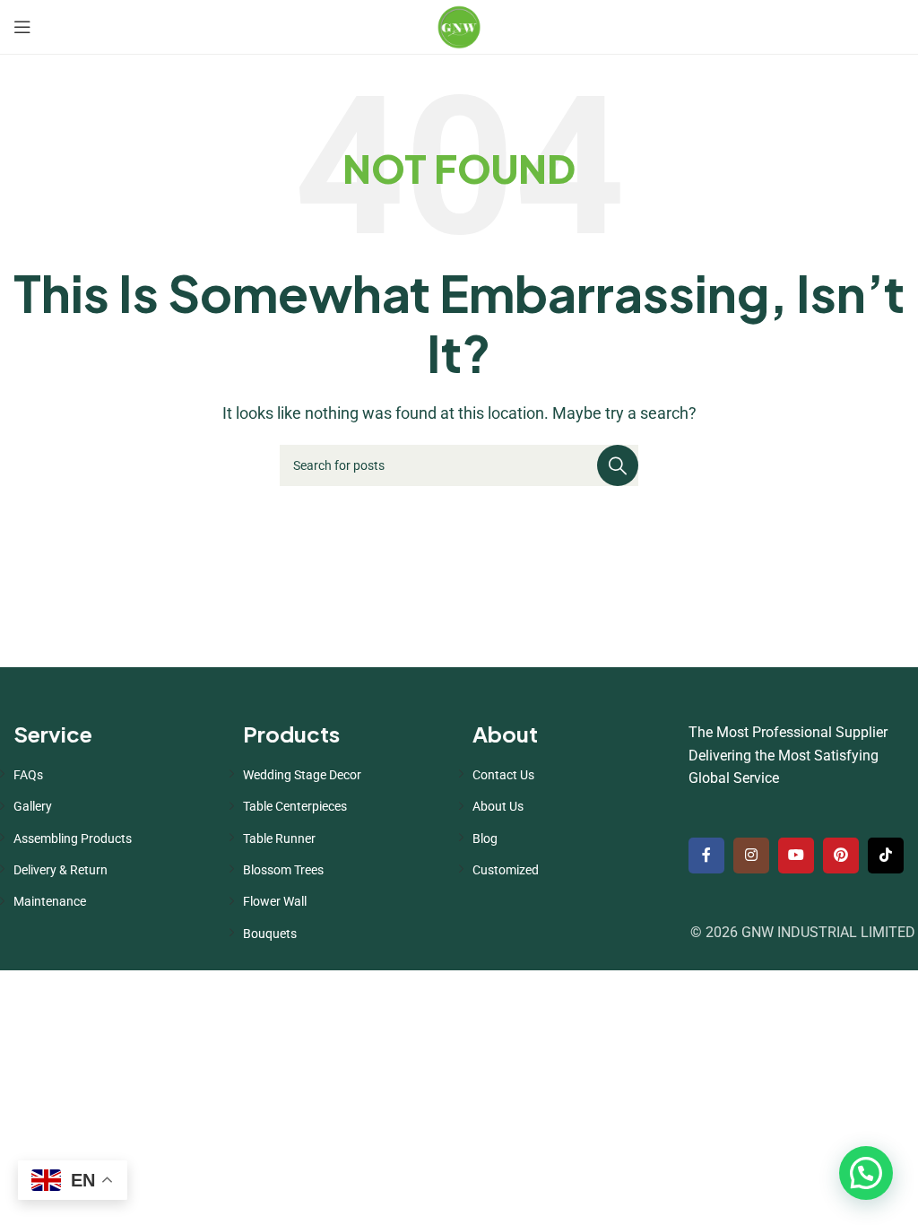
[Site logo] (459, 25)
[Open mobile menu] (22, 27)
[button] (866, 1173)
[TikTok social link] (886, 855)
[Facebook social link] (706, 855)
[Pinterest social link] (841, 855)
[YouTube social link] (796, 855)
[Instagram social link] (751, 855)
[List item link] (115, 775)
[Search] (617, 465)
